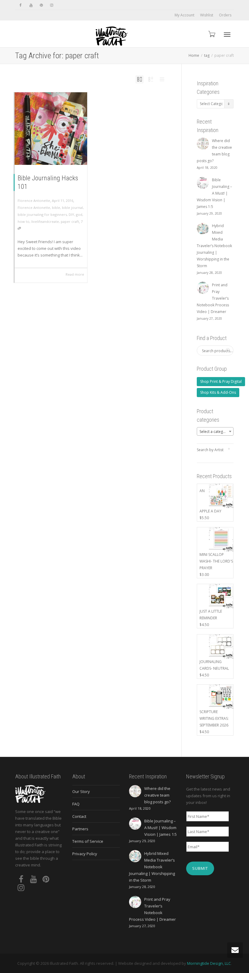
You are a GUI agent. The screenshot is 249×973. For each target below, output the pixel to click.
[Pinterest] (41, 5)
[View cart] (211, 34)
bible (56, 207)
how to (23, 221)
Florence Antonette (34, 207)
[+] (51, 128)
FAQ (76, 804)
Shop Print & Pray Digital (221, 381)
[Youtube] (31, 5)
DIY (71, 214)
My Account (184, 15)
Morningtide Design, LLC (209, 963)
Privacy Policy (84, 853)
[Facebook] (20, 5)
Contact (79, 816)
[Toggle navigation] (227, 34)
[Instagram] (51, 5)
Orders (225, 15)
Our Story (81, 791)
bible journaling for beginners (42, 214)
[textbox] (215, 431)
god (79, 214)
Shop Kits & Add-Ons (218, 392)
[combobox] (215, 431)
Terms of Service (87, 841)
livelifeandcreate (45, 221)
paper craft (70, 221)
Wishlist (206, 15)
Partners (80, 829)
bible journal (72, 207)
